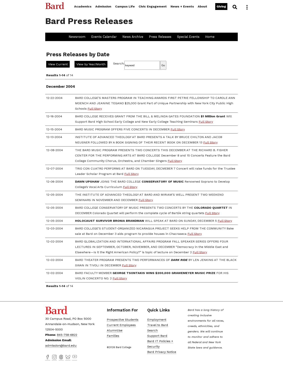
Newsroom (77, 37)
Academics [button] (82, 6)
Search (234, 7)
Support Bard (157, 336)
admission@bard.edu (61, 345)
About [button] (202, 6)
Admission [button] (103, 6)
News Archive (132, 37)
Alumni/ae (114, 330)
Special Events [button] (188, 37)
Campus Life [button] (125, 6)
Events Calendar (104, 37)
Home (209, 37)
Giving (221, 6)
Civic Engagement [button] (153, 6)
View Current (58, 64)
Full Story (95, 108)
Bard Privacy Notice (161, 352)
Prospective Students (122, 319)
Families (113, 336)
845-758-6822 (67, 335)
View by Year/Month (90, 64)
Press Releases (160, 37)
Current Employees (121, 325)
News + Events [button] (182, 6)
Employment (156, 319)
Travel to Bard (157, 325)
